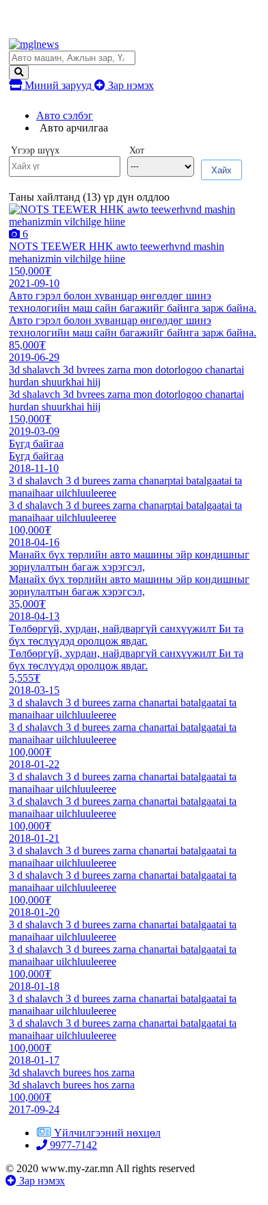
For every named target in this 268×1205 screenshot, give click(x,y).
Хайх (221, 170)
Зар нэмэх (129, 85)
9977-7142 (72, 1145)
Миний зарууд (58, 85)
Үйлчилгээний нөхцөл (107, 1133)
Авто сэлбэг (64, 115)
